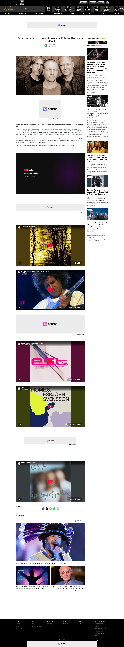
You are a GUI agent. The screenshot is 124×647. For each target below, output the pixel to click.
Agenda (101, 13)
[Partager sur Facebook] (42, 509)
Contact (18, 623)
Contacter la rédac (37, 626)
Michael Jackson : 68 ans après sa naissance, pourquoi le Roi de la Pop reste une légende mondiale (97, 114)
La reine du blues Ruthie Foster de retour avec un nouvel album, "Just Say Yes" (97, 158)
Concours (116, 13)
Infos (72, 13)
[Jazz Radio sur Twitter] (60, 639)
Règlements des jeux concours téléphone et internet (101, 633)
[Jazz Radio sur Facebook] (56, 639)
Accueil (7, 13)
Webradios (22, 13)
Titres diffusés (57, 13)
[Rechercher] (107, 2)
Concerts (34, 625)
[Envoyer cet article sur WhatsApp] (53, 509)
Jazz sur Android (83, 625)
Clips (33, 623)
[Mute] (26, 9)
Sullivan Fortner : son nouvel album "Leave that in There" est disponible (97, 192)
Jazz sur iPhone (83, 623)
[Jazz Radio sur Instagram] (68, 639)
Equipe (17, 625)
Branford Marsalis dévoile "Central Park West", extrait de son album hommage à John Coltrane (97, 227)
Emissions (18, 626)
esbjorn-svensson (20, 515)
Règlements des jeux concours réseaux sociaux (100, 624)
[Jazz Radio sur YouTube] (64, 639)
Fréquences (39, 13)
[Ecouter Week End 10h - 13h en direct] (97, 42)
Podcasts (86, 13)
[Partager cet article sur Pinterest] (50, 509)
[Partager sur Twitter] (46, 509)
